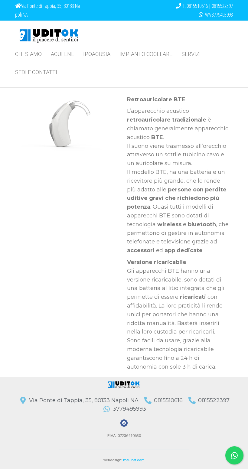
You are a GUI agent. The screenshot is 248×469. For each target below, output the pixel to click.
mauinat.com (134, 460)
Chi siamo (28, 54)
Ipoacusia (96, 54)
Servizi (191, 54)
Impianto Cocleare (145, 54)
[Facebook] (124, 423)
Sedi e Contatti (36, 72)
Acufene (62, 54)
